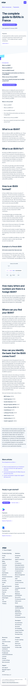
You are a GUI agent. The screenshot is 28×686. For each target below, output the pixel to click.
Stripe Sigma (5, 597)
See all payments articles (8, 462)
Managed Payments (7, 586)
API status (17, 626)
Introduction (5, 62)
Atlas (3, 557)
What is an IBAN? (6, 65)
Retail (16, 603)
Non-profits (18, 597)
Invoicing (4, 580)
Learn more (5, 43)
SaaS (16, 578)
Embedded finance (19, 565)
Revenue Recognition (7, 596)
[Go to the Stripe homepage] (3, 548)
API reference (18, 624)
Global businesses (19, 569)
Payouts (4, 592)
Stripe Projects (18, 632)
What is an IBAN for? (7, 68)
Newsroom (17, 643)
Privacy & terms (6, 651)
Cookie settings (6, 660)
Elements (4, 574)
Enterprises (18, 555)
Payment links (5, 588)
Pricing (3, 555)
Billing (3, 561)
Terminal (4, 601)
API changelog (18, 628)
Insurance (17, 591)
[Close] (25, 679)
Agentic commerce (19, 559)
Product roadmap (19, 639)
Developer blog (18, 634)
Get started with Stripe (9, 24)
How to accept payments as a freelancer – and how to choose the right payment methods (14, 468)
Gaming (17, 586)
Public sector (18, 601)
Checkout (4, 565)
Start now (5, 502)
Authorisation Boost (7, 559)
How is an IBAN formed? (8, 70)
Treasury (4, 603)
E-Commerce (18, 563)
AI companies (18, 580)
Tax (3, 599)
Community (5, 645)
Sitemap (4, 658)
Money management (20, 574)
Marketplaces (18, 572)
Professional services (20, 599)
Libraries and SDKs (19, 630)
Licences (4, 656)
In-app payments (19, 571)
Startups (17, 557)
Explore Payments (6, 520)
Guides (4, 639)
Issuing (3, 582)
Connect (4, 569)
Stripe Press (18, 645)
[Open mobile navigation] (25, 2)
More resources (6, 7)
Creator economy (19, 582)
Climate (4, 567)
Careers (17, 641)
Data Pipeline (5, 572)
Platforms (17, 576)
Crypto (3, 571)
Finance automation (19, 567)
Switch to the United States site (10, 682)
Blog (3, 643)
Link (3, 584)
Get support (5, 667)
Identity (4, 578)
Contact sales (14, 502)
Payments (16, 7)
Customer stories (6, 641)
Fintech (17, 584)
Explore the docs (6, 535)
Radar (3, 594)
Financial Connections (7, 576)
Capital (3, 563)
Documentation (18, 622)
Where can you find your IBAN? (9, 77)
